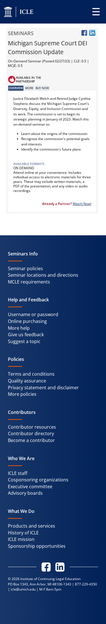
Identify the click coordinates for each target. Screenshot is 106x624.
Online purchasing (27, 321)
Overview (16, 88)
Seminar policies (25, 268)
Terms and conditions (31, 374)
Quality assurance (27, 381)
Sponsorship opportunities (37, 546)
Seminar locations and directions (43, 275)
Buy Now (42, 88)
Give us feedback (26, 334)
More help (19, 328)
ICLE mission (21, 539)
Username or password (33, 314)
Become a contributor (31, 440)
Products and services (31, 526)
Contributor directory (31, 433)
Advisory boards (25, 493)
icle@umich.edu (23, 589)
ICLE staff (17, 473)
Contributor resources (32, 427)
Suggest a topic (24, 341)
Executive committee (30, 486)
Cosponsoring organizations (38, 480)
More (29, 88)
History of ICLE (23, 533)
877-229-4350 (86, 584)
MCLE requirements (29, 282)
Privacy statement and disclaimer (43, 387)
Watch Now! (82, 203)
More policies (22, 394)
